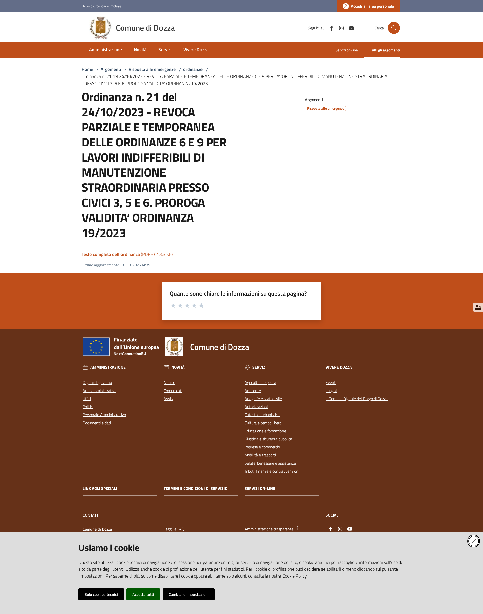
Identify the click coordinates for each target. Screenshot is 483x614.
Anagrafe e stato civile (263, 399)
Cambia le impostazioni (189, 594)
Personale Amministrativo (104, 415)
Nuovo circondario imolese (102, 6)
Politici (88, 407)
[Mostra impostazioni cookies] (478, 307)
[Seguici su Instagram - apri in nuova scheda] (339, 28)
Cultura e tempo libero (263, 423)
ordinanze (193, 69)
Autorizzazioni (256, 407)
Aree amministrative (99, 391)
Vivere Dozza (339, 367)
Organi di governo (97, 382)
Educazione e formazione (265, 431)
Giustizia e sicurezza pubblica (268, 439)
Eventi (331, 382)
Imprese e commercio (262, 447)
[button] (394, 28)
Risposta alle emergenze (152, 69)
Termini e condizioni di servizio (195, 488)
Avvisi (168, 399)
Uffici (87, 399)
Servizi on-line (260, 488)
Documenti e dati (97, 423)
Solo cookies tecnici (101, 594)
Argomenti (111, 69)
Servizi (259, 367)
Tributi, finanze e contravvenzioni (272, 471)
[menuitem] (105, 50)
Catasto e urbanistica (262, 415)
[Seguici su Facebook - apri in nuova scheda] (329, 28)
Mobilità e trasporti (260, 455)
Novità (178, 367)
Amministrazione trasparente (269, 529)
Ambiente (253, 391)
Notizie (169, 382)
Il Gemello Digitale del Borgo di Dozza (357, 399)
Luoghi (331, 391)
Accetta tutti (143, 594)
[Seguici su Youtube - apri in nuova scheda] (349, 28)
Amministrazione (108, 367)
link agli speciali (100, 488)
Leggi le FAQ (174, 529)
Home (87, 69)
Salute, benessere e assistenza (270, 463)
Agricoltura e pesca (260, 382)
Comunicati (173, 391)
